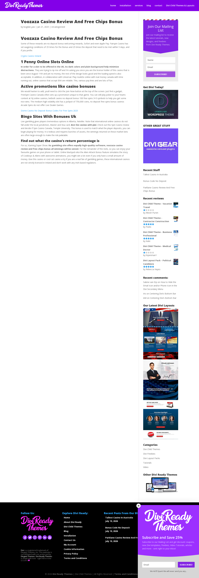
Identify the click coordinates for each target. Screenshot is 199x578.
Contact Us (69, 540)
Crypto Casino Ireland (31, 56)
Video (145, 467)
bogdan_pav (29, 26)
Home (67, 517)
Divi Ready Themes (44, 556)
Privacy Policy (71, 553)
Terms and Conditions (75, 558)
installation (125, 6)
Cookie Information (74, 549)
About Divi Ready (73, 522)
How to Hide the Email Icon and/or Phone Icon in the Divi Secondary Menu (160, 285)
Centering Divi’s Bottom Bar (163, 293)
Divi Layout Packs (151, 458)
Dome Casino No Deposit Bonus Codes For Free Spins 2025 (49, 110)
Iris (144, 293)
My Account (70, 544)
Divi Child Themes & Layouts (180, 6)
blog (149, 6)
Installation (70, 535)
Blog (66, 531)
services (139, 6)
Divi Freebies (149, 453)
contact (158, 6)
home (113, 6)
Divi (22, 550)
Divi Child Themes (151, 449)
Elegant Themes (28, 556)
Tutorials (147, 462)
